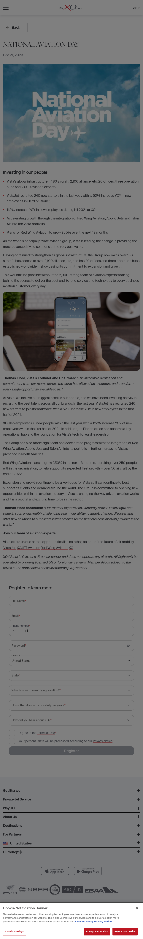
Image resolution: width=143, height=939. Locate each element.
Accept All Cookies (97, 931)
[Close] (137, 908)
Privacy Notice (103, 921)
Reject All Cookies (125, 931)
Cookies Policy (84, 921)
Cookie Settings (14, 931)
